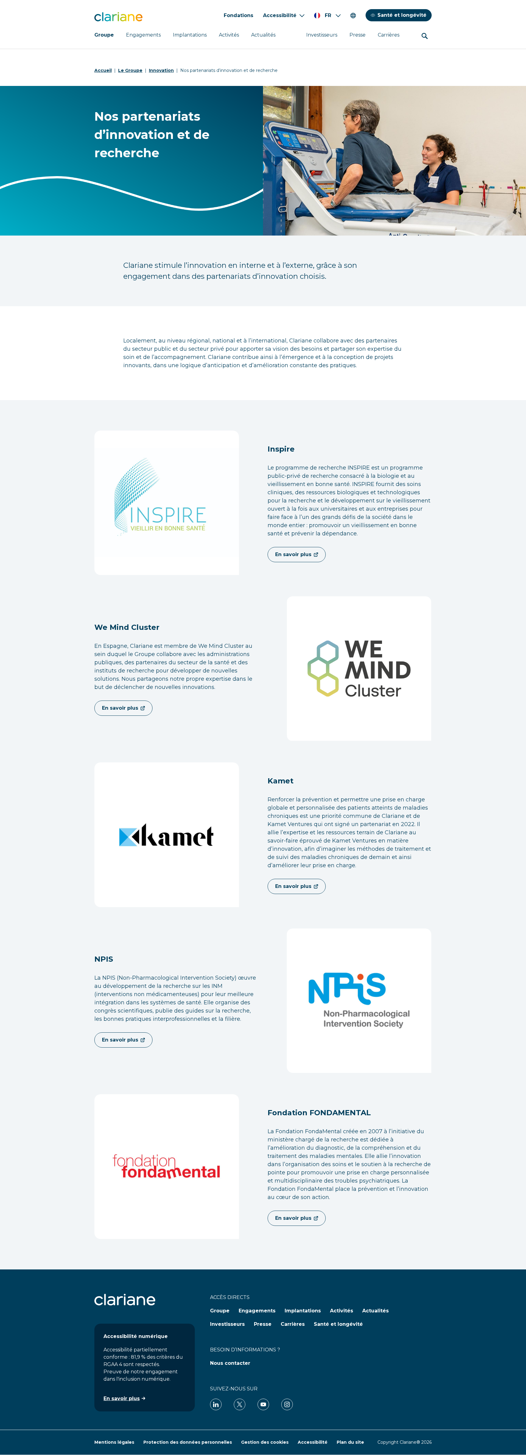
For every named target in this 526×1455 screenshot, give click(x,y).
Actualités (263, 35)
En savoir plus (293, 554)
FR (328, 15)
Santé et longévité (401, 15)
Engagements (143, 35)
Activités (229, 35)
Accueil (103, 70)
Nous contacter (230, 1363)
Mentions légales (114, 1442)
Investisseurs (321, 35)
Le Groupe (130, 70)
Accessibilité (279, 15)
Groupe (104, 35)
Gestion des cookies (265, 1442)
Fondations (238, 15)
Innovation (161, 70)
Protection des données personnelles (187, 1442)
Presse (357, 35)
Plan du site (350, 1442)
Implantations (190, 35)
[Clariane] (118, 16)
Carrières (388, 35)
